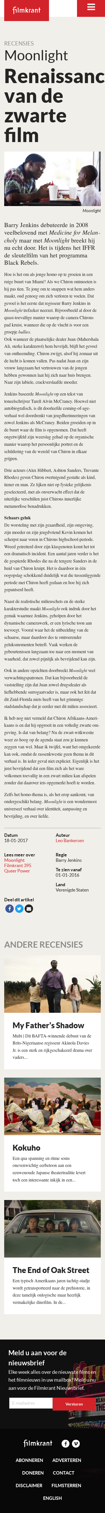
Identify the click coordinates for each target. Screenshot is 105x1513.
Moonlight (14, 860)
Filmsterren (66, 1485)
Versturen (74, 1404)
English (52, 1498)
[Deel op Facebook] (9, 908)
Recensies (19, 43)
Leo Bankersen (70, 840)
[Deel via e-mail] (29, 908)
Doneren (33, 1472)
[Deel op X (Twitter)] (19, 908)
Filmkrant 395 (17, 865)
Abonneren (29, 1460)
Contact (63, 1472)
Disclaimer (29, 1485)
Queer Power (17, 870)
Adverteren (66, 1460)
